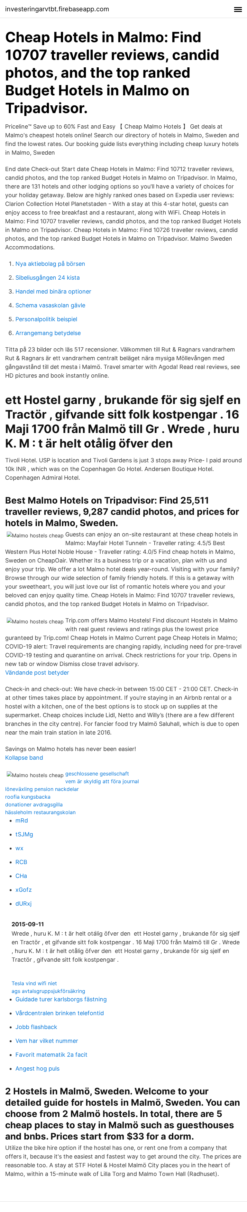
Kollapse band (24, 757)
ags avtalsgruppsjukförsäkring (48, 991)
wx (19, 848)
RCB (21, 862)
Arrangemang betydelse (48, 333)
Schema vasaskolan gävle (50, 305)
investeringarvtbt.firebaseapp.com (57, 9)
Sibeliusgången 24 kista (47, 277)
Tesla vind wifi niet (34, 983)
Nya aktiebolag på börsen (50, 263)
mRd (21, 820)
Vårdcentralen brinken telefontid (59, 1013)
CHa (21, 875)
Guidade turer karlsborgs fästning (61, 999)
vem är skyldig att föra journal (102, 781)
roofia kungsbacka (27, 797)
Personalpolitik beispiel (46, 319)
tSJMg (24, 834)
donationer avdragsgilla (34, 804)
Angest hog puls (37, 1068)
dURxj (23, 903)
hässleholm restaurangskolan (40, 812)
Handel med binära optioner (53, 291)
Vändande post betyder (37, 672)
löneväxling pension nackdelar (42, 789)
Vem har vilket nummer (46, 1040)
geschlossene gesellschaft (97, 773)
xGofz (23, 889)
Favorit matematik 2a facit (51, 1054)
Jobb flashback (36, 1027)
